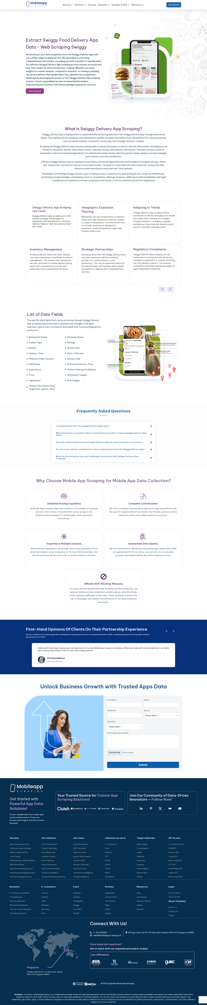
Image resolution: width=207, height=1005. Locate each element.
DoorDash (77, 909)
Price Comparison (49, 864)
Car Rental (109, 877)
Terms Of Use (174, 897)
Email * (147, 700)
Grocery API (173, 852)
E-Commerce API (176, 844)
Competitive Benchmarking (53, 877)
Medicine (140, 856)
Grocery (108, 852)
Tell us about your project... (118, 733)
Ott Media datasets (18, 913)
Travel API (172, 856)
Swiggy (76, 905)
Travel (107, 868)
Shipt (107, 905)
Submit (143, 764)
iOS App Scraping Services (21, 877)
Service (147, 710)
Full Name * (112, 700)
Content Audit (79, 860)
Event (107, 864)
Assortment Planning (50, 868)
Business (140, 864)
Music (107, 873)
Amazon (44, 893)
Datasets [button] (102, 5)
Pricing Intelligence (81, 877)
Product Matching (49, 848)
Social (107, 860)
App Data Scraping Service (21, 868)
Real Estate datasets (19, 905)
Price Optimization (49, 844)
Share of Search (80, 852)
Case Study (142, 897)
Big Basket (109, 893)
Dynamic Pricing (48, 856)
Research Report (144, 901)
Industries (111, 721)
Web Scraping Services (19, 844)
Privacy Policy (174, 893)
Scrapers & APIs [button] (119, 5)
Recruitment (142, 873)
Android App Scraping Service (22, 873)
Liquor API (172, 873)
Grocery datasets (17, 901)
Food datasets (16, 897)
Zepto (107, 909)
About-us (172, 907)
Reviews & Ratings (81, 864)
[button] (162, 289)
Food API (172, 848)
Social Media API (175, 868)
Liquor (139, 852)
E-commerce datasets (19, 893)
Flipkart (44, 897)
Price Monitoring (48, 852)
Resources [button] (137, 5)
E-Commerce (111, 844)
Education (141, 860)
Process (92, 5)
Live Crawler (15, 856)
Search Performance (82, 856)
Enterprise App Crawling (20, 848)
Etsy (43, 913)
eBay (43, 901)
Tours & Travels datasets (20, 909)
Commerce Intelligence (83, 873)
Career (171, 915)
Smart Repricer (47, 860)
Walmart (45, 905)
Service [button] (66, 5)
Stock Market (142, 868)
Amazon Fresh (111, 897)
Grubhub (77, 893)
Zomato (76, 897)
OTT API (171, 864)
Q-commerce (142, 848)
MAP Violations (79, 848)
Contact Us (173, 911)
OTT (107, 856)
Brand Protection (80, 844)
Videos (140, 905)
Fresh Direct (110, 901)
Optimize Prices (80, 868)
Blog (139, 893)
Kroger (108, 913)
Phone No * (112, 710)
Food (107, 848)
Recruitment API (175, 877)
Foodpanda (78, 901)
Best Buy (45, 909)
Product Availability (49, 873)
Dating (139, 877)
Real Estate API (175, 860)
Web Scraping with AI (19, 852)
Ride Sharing (142, 844)
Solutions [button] (79, 5)
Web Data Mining (17, 864)
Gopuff (76, 913)
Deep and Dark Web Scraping (22, 860)
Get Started (174, 5)
